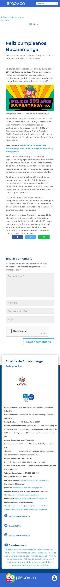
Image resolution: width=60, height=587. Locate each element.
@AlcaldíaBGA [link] (15, 526)
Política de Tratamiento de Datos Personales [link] (26, 553)
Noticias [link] (20, 58)
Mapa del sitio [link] (41, 565)
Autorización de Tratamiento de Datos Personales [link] (29, 550)
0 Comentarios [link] (33, 58)
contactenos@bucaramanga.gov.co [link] (35, 480)
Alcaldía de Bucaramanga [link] (19, 516)
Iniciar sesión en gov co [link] (12, 17)
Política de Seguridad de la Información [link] (26, 562)
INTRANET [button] (6, 20)
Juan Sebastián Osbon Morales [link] (25, 55)
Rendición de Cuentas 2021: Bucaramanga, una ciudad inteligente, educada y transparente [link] (29, 148)
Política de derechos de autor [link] (38, 559)
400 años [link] (10, 58)
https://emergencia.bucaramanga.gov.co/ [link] (31, 499)
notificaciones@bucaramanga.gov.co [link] (27, 488)
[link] (16, 5)
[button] (53, 24)
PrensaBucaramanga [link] (18, 545)
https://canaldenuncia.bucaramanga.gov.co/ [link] (21, 495)
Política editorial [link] (39, 556)
